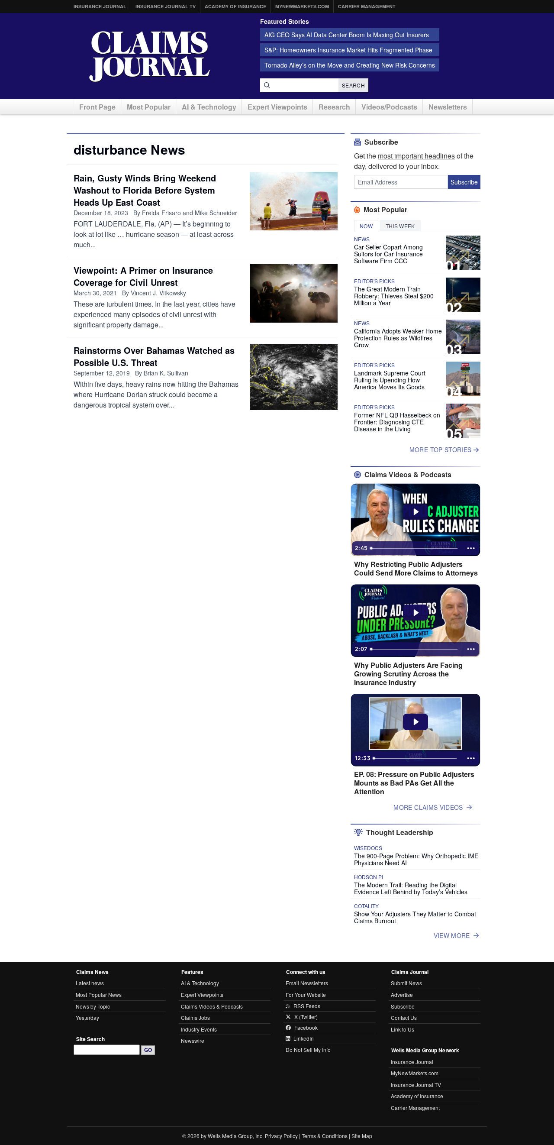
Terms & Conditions (325, 1135)
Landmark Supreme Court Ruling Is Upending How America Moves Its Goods (389, 380)
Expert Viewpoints (277, 107)
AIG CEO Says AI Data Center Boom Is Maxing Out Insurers (346, 34)
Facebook (306, 1028)
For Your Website (306, 994)
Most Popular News (99, 994)
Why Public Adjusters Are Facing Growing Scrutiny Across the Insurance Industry (408, 674)
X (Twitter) (306, 1017)
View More (452, 935)
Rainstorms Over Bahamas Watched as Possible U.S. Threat (154, 356)
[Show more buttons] (471, 548)
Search (353, 85)
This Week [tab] (400, 226)
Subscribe (464, 182)
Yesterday (87, 1017)
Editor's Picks (374, 281)
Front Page (97, 107)
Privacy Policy (281, 1135)
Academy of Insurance (235, 6)
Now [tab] (366, 226)
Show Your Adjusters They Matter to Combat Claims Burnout (415, 917)
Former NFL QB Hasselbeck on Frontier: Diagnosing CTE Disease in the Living (397, 422)
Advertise (402, 994)
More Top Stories (441, 449)
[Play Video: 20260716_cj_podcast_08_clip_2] (415, 512)
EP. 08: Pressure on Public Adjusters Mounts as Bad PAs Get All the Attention (414, 783)
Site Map (361, 1135)
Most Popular (149, 107)
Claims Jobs (195, 1017)
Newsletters (447, 107)
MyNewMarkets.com (302, 6)
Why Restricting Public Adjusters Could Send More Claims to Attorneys (416, 568)
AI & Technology (209, 107)
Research (334, 107)
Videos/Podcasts (389, 107)
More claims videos (428, 807)
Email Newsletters (307, 983)
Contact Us (404, 1017)
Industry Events (199, 1029)
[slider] (414, 548)
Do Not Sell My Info (308, 1049)
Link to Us (402, 1029)
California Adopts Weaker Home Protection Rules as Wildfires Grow (398, 338)
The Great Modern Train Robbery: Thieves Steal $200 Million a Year (394, 296)
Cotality (366, 905)
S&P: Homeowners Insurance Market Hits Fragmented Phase (348, 49)
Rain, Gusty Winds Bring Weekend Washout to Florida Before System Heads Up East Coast (145, 189)
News (362, 239)
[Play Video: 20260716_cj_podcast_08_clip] (415, 613)
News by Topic (93, 1006)
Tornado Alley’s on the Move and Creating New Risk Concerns (349, 65)
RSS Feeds (306, 1006)
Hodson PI (368, 876)
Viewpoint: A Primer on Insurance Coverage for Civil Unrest (143, 276)
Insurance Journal (100, 6)
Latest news (90, 983)
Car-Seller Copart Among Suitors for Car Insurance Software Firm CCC (388, 254)
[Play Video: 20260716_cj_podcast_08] (415, 722)
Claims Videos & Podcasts (212, 1006)
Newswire (192, 1040)
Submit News (406, 983)
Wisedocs (368, 847)
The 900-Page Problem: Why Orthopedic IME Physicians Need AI (416, 859)
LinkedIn (303, 1038)
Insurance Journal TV (165, 6)
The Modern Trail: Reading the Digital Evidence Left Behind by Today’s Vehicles (410, 888)
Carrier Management (367, 6)
